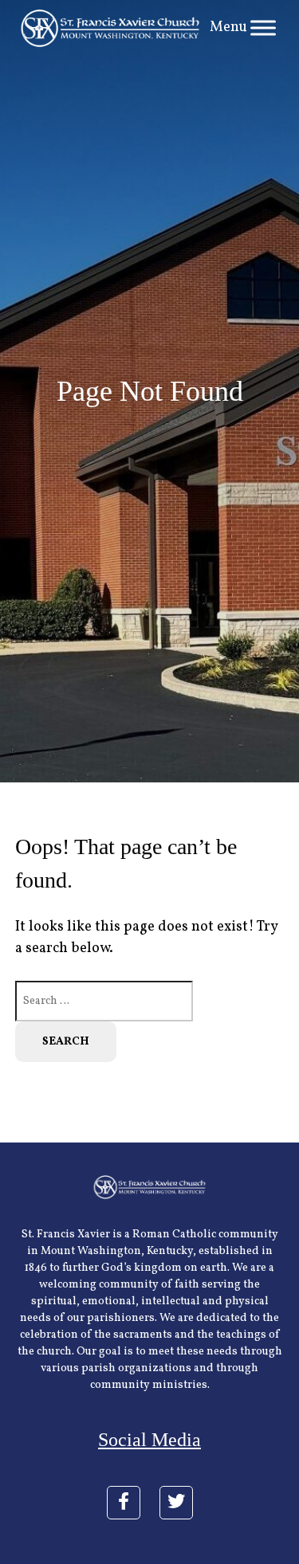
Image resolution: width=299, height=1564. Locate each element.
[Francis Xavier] (110, 28)
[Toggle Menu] (263, 28)
